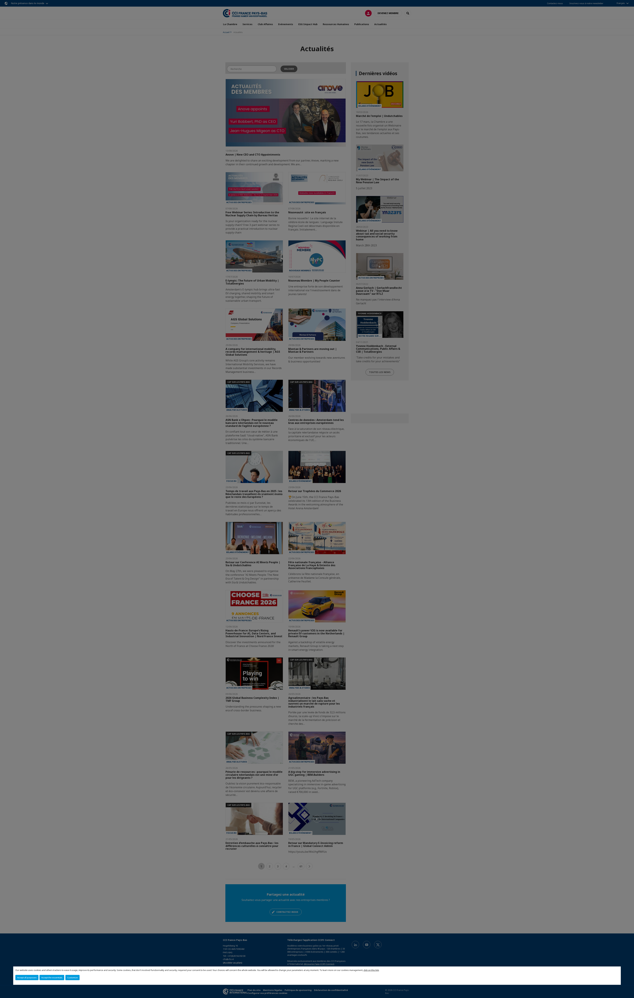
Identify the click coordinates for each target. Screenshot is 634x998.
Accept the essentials (51, 977)
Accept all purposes (27, 977)
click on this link (371, 970)
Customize (72, 977)
